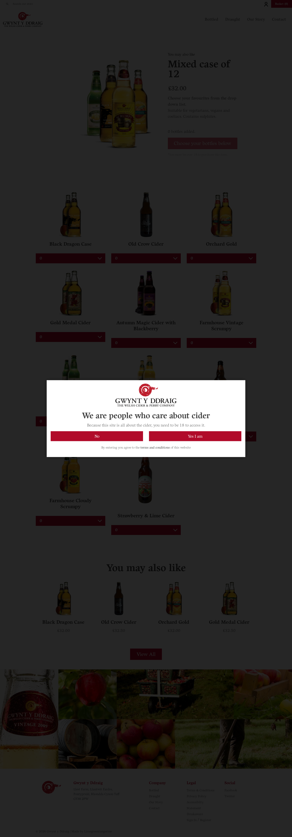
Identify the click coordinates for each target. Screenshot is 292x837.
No (97, 436)
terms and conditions (155, 447)
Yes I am (195, 436)
